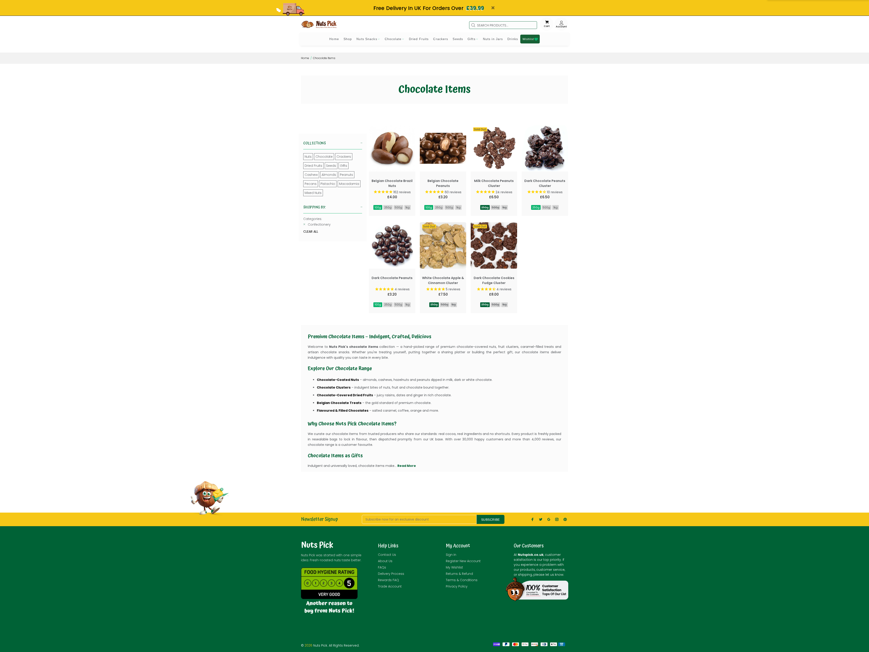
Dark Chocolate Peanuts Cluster (544, 183)
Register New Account (463, 561)
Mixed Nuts (313, 193)
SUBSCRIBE (490, 519)
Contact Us (387, 554)
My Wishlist (454, 567)
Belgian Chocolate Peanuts (442, 183)
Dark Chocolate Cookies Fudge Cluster (494, 280)
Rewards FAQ (388, 580)
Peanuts (346, 174)
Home (305, 58)
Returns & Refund (459, 573)
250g (388, 207)
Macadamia (349, 184)
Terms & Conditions (461, 580)
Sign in (451, 554)
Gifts (343, 165)
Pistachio (327, 184)
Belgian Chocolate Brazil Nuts (392, 183)
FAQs (382, 567)
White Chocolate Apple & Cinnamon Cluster (443, 280)
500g (398, 207)
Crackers (344, 156)
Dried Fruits (313, 165)
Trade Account (390, 586)
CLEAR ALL (310, 231)
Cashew (311, 174)
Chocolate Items (324, 58)
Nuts (308, 156)
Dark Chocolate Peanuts (392, 278)
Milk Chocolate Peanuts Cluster (494, 183)
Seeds (331, 165)
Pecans (311, 184)
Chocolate (324, 156)
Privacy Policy (457, 586)
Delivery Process (391, 573)
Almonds (329, 174)
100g (378, 207)
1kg (407, 207)
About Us (385, 561)
